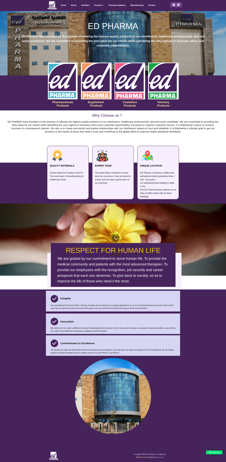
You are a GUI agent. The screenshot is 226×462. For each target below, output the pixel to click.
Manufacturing (137, 5)
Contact (151, 5)
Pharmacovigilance (117, 5)
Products (98, 5)
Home (63, 5)
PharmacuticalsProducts (62, 104)
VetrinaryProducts (163, 104)
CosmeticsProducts (130, 104)
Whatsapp (215, 452)
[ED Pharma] (52, 3)
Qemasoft (160, 457)
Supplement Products (96, 104)
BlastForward (141, 457)
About (73, 5)
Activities (85, 5)
